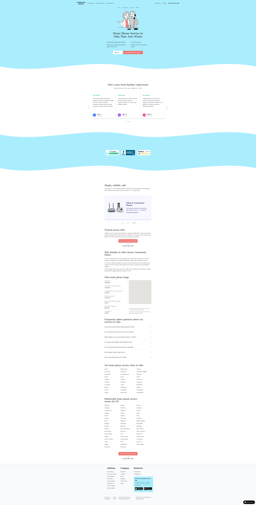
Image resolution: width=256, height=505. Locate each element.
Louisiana (139, 418)
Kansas (107, 418)
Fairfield (107, 379)
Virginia (107, 444)
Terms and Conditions (107, 498)
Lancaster (107, 384)
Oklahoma (139, 434)
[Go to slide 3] (127, 121)
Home (118, 7)
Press (122, 476)
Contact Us (124, 481)
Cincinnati (107, 371)
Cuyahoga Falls (125, 374)
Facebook (136, 471)
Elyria (122, 377)
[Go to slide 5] (129, 121)
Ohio (122, 434)
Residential (125, 7)
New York (123, 431)
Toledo (106, 392)
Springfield (124, 390)
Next (133, 223)
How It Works (111, 485)
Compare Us (110, 483)
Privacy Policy (115, 498)
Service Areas (111, 488)
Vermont (139, 441)
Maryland (123, 421)
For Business (109, 3)
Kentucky (123, 418)
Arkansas (107, 408)
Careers (123, 474)
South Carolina (109, 439)
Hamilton (107, 382)
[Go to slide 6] (130, 121)
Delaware (139, 374)
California (123, 408)
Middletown (124, 387)
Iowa (138, 415)
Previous (122, 223)
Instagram (137, 474)
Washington (124, 444)
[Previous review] (88, 107)
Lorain (122, 384)
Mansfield (139, 384)
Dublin (106, 377)
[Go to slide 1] (125, 121)
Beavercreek (124, 369)
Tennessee (140, 439)
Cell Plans (110, 478)
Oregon (107, 436)
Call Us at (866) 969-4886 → (133, 52)
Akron (106, 369)
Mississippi (140, 423)
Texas (106, 441)
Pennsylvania (124, 436)
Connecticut (108, 410)
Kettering (123, 382)
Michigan (107, 423)
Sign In (165, 3)
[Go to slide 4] (128, 121)
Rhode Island (140, 436)
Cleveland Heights (142, 371)
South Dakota (124, 439)
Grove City (139, 379)
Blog (122, 483)
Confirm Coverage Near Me (128, 241)
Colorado (139, 408)
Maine (106, 421)
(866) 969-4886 (174, 3)
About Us (157, 3)
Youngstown (140, 392)
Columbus (107, 374)
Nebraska (139, 426)
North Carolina (141, 431)
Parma (106, 390)
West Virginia (140, 444)
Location (132, 7)
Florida (138, 410)
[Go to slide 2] (126, 121)
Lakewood (139, 382)
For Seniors (91, 3)
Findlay (123, 379)
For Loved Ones (100, 3)
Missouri (107, 426)
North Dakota (108, 434)
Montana (123, 426)
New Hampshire (125, 428)
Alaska (122, 405)
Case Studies (111, 481)
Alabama (107, 405)
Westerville (124, 392)
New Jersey (140, 428)
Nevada (107, 428)
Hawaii (122, 413)
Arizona (139, 405)
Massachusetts (141, 421)
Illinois (106, 415)
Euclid (138, 377)
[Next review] (167, 107)
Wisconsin (107, 447)
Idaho (138, 413)
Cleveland (123, 371)
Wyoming (123, 447)
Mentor (107, 387)
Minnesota (123, 423)
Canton (139, 369)
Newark (139, 387)
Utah (122, 441)
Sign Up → (118, 52)
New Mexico (108, 431)
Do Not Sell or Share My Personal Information (125, 498)
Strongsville (140, 390)
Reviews (123, 478)
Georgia (107, 413)
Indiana (123, 415)
